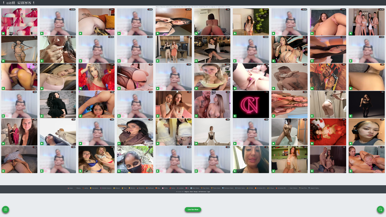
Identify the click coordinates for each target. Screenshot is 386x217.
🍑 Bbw (157, 188)
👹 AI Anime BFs (281, 188)
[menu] (5, 209)
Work (191, 191)
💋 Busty (172, 188)
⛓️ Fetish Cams (240, 188)
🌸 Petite (165, 188)
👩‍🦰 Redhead (150, 188)
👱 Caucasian (94, 188)
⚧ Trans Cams (215, 188)
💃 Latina (85, 188)
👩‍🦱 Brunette (140, 188)
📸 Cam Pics (303, 188)
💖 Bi (187, 188)
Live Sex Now (193, 209)
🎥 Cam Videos (292, 188)
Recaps (196, 191)
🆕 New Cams (194, 188)
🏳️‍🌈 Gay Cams (205, 188)
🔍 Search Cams (313, 188)
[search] (380, 209)
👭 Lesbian (180, 188)
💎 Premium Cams (227, 188)
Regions (187, 191)
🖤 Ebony (78, 188)
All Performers (202, 191)
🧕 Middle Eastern (105, 188)
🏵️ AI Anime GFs (260, 188)
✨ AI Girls (250, 188)
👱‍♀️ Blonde (132, 188)
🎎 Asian (70, 188)
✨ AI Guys (270, 188)
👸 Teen (124, 188)
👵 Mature (116, 188)
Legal (208, 191)
